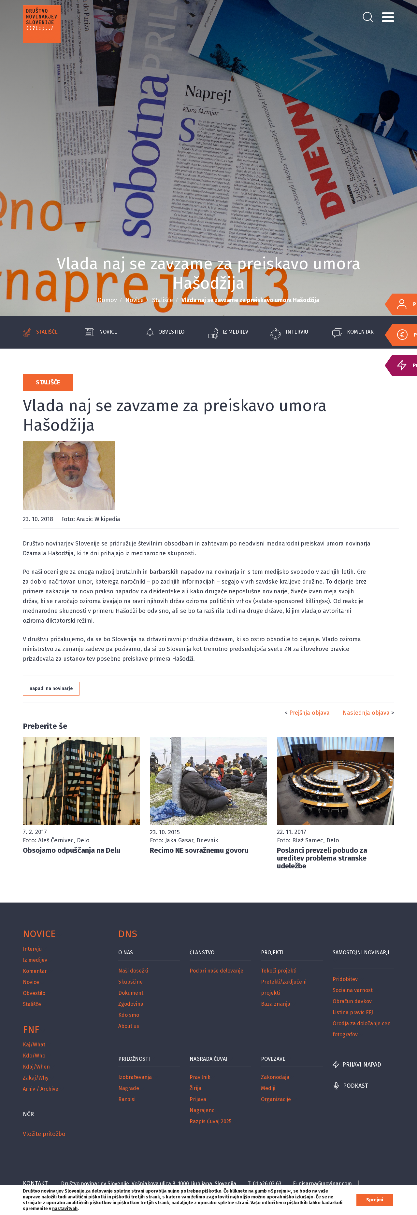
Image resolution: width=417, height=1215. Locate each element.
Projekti (272, 952)
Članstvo (202, 952)
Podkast (355, 1085)
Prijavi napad (361, 1064)
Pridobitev (345, 979)
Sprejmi (374, 1200)
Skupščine (130, 982)
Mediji (268, 1088)
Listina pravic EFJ (353, 1012)
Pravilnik (200, 1077)
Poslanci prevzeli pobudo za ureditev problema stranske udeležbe (322, 858)
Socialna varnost (353, 990)
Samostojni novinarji (361, 952)
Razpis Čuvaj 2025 (211, 1121)
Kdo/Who (34, 1056)
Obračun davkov (352, 1001)
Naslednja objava (366, 712)
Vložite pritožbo (44, 1134)
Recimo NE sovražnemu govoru (199, 850)
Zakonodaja (275, 1077)
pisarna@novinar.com (325, 1183)
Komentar (360, 332)
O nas (125, 952)
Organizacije (276, 1099)
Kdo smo (128, 1015)
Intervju (297, 332)
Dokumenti (131, 993)
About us (128, 1026)
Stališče (162, 300)
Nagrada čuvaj (208, 1059)
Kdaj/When (36, 1067)
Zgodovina (130, 1004)
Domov (107, 300)
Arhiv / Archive (40, 1089)
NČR (28, 1114)
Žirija (195, 1088)
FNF (31, 1029)
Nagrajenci (203, 1110)
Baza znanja (275, 1004)
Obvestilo (171, 332)
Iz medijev (235, 332)
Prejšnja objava (309, 712)
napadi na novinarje (51, 688)
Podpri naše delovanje (216, 971)
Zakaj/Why (36, 1078)
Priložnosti (134, 1059)
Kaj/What (34, 1045)
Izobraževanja (135, 1077)
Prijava (198, 1099)
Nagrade (128, 1088)
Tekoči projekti (278, 971)
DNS (127, 934)
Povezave (273, 1059)
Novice (134, 300)
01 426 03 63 (267, 1183)
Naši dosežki (133, 971)
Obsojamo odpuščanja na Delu (71, 850)
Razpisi (127, 1099)
